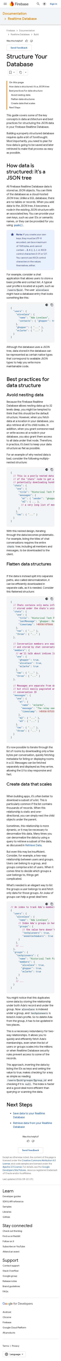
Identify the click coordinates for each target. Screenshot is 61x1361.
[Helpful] (26, 41)
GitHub (6, 1216)
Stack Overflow (11, 1270)
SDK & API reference (13, 1201)
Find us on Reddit (11, 1236)
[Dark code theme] (46, 304)
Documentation (15, 14)
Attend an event (11, 1251)
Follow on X (8, 1241)
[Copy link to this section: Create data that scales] (10, 790)
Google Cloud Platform (14, 1327)
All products (9, 1332)
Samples (7, 1206)
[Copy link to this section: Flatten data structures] (10, 569)
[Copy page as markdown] (21, 72)
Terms (6, 1346)
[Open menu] (5, 4)
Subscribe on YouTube (14, 1246)
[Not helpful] (31, 41)
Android (7, 1312)
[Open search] (38, 4)
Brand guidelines (11, 1286)
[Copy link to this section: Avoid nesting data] (46, 395)
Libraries (7, 1211)
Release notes (10, 1281)
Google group (10, 1275)
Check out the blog (12, 1231)
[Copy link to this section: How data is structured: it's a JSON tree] (35, 178)
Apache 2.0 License (12, 1167)
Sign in (53, 3)
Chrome (7, 1317)
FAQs (5, 1291)
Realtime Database (22, 19)
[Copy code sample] (51, 304)
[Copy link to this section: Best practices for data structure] (44, 386)
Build (36, 34)
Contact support (11, 1265)
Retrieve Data (33, 845)
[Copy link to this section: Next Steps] (35, 1105)
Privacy (15, 1346)
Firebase (11, 30)
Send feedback (19, 47)
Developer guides (12, 1196)
